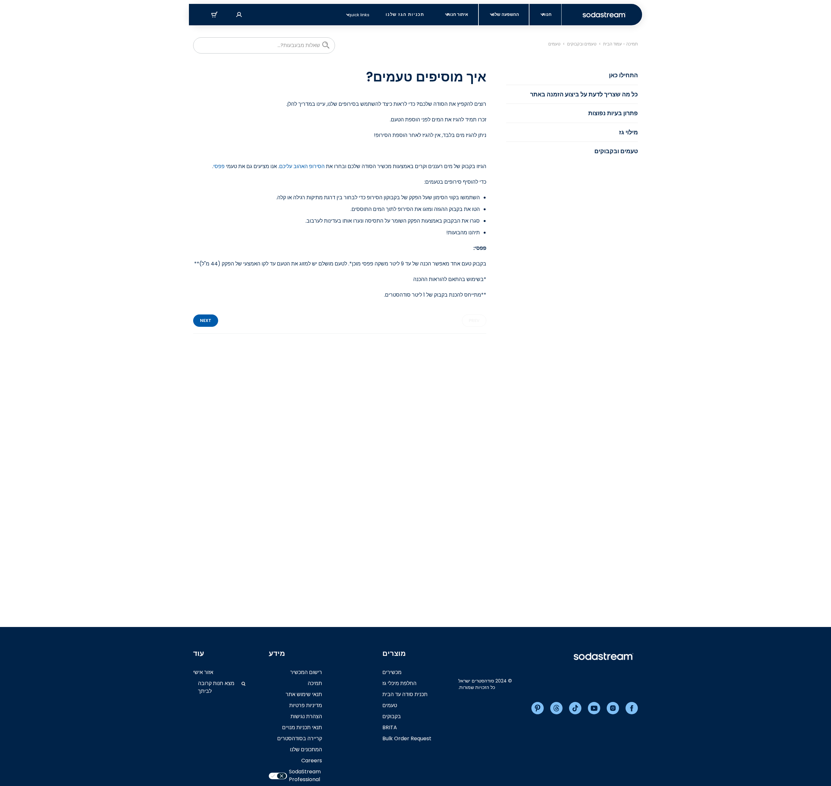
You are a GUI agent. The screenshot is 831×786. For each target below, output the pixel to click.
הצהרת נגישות (306, 716)
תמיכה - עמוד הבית (620, 44)
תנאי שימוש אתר (304, 694)
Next (205, 320)
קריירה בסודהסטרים (299, 738)
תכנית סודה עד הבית (405, 694)
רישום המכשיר (306, 672)
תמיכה (315, 683)
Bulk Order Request (406, 738)
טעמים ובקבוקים (581, 44)
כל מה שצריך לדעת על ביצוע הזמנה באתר (584, 94)
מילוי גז (628, 132)
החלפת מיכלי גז (399, 683)
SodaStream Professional (305, 775)
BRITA (389, 727)
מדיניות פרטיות (305, 705)
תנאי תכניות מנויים (302, 727)
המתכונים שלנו (306, 749)
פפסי (219, 166)
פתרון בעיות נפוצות (613, 113)
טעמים (554, 44)
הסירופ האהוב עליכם (302, 166)
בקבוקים (391, 716)
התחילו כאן (623, 75)
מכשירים (392, 672)
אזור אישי (203, 672)
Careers (311, 760)
